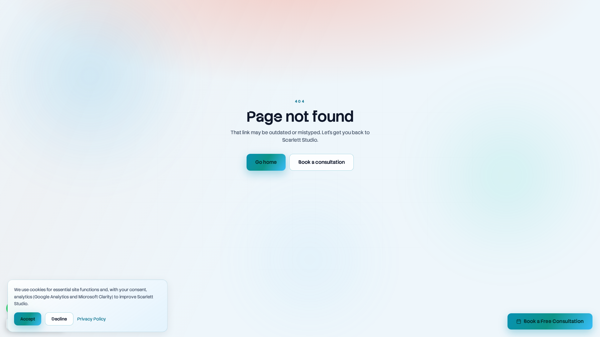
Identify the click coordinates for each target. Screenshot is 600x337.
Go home (266, 162)
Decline (59, 319)
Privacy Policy (91, 319)
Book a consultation (321, 162)
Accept (27, 319)
